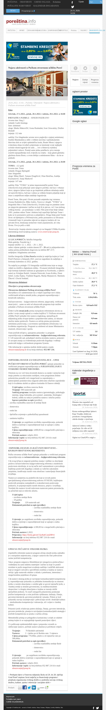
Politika (74, 30)
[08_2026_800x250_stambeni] (37, 51)
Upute (81, 2)
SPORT (21, 30)
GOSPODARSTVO (53, 30)
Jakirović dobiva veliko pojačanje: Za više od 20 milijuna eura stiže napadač (83, 420)
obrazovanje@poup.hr (17, 350)
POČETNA (12, 2)
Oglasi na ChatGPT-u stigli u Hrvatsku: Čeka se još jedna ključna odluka (83, 432)
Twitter (72, 6)
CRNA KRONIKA (32, 30)
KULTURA (43, 30)
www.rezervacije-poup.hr (48, 232)
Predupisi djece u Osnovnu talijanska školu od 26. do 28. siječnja (36, 675)
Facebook (72, 2)
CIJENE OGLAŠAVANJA (14, 702)
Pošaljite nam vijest (13, 699)
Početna (29, 103)
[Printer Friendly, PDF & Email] (46, 687)
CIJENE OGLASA (42, 2)
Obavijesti (38, 103)
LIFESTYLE (63, 30)
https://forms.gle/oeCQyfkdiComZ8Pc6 (38, 535)
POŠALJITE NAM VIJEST (19, 6)
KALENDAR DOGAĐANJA (46, 6)
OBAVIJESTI (26, 2)
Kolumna (56, 2)
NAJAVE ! (84, 30)
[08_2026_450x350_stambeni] (85, 105)
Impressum (10, 696)
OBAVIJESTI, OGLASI (94, 30)
